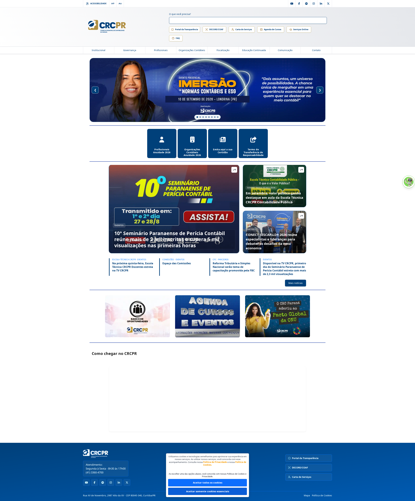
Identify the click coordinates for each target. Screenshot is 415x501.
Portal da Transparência (186, 29)
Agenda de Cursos (272, 29)
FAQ (178, 38)
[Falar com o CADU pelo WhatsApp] (408, 181)
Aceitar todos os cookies (207, 482)
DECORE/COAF (216, 29)
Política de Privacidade (215, 462)
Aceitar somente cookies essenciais (207, 491)
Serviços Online (300, 29)
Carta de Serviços (243, 29)
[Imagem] (137, 316)
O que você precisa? (180, 14)
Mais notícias (295, 283)
